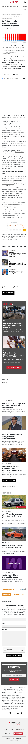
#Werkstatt (10, 400)
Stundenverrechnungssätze (11, 204)
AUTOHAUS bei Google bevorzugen (13, 78)
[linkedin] (18, 712)
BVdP (19, 115)
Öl (15, 197)
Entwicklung (18, 132)
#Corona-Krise (11, 486)
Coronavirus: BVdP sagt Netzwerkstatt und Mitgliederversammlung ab (12, 468)
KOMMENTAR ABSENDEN (14, 655)
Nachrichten (9, 14)
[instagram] (10, 712)
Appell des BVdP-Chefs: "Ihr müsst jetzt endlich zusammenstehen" (12, 437)
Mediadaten (20, 729)
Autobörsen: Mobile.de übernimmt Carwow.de (10, 576)
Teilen (17, 74)
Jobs (11, 729)
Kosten (17, 150)
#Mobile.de (10, 572)
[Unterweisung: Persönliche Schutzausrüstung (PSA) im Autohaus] (14, 312)
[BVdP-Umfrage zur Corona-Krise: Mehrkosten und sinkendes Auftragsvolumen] (14, 392)
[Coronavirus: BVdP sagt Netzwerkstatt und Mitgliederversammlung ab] (14, 455)
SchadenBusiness (17, 14)
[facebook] (6, 712)
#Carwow (10, 542)
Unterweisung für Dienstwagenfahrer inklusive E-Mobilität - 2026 (13, 355)
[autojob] (23, 589)
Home (3, 14)
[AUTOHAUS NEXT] (10, 303)
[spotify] (21, 712)
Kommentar (4, 629)
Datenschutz (18, 738)
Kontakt (8, 733)
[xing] (14, 712)
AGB (13, 738)
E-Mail (3, 617)
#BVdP (4, 382)
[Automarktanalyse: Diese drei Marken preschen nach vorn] (14, 534)
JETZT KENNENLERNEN (14, 367)
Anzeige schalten (19, 594)
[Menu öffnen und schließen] (2, 2)
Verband (4, 138)
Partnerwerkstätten (7, 206)
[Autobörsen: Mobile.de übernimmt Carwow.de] (14, 563)
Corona (20, 189)
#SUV (9, 511)
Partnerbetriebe (19, 152)
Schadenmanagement (8, 184)
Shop (5, 729)
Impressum (8, 738)
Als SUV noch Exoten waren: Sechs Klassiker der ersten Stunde (12, 516)
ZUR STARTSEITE (8, 293)
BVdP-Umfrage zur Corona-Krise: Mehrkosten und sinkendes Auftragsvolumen (14, 405)
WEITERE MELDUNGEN (9, 481)
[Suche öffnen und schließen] (21, 2)
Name (3, 623)
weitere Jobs (6, 594)
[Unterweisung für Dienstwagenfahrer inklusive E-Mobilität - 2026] (14, 342)
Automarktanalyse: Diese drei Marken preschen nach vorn (12, 546)
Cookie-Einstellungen (14, 740)
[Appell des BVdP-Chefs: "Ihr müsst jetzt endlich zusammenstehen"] (14, 423)
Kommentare (7, 74)
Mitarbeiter (12, 160)
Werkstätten (5, 129)
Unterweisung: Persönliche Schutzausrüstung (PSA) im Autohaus (13, 325)
